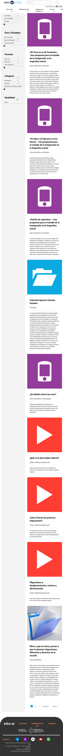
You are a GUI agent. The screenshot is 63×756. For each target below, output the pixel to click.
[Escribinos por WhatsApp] (48, 739)
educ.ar (8, 742)
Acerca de (23, 723)
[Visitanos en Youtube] (41, 739)
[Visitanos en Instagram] (25, 739)
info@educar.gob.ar (26, 751)
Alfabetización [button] (24, 9)
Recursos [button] (9, 9)
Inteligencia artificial (39, 10)
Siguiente (46, 706)
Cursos (52, 9)
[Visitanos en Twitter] (33, 739)
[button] (4, 24)
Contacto (51, 723)
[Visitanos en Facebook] (17, 739)
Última (55, 706)
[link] (57, 2)
